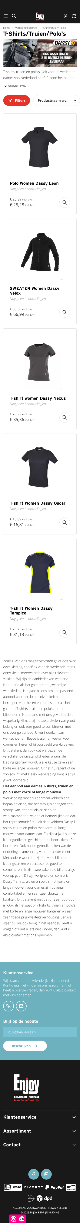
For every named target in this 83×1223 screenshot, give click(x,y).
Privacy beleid (57, 1208)
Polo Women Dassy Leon (34, 183)
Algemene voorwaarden (29, 1208)
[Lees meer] (64, 202)
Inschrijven (21, 1046)
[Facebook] (33, 1174)
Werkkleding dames (25, 28)
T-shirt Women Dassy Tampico (31, 610)
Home (6, 28)
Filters (20, 100)
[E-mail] (21, 1006)
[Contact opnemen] (8, 1006)
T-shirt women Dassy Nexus (38, 398)
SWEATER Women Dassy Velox (34, 290)
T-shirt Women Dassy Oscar (38, 503)
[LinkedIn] (46, 1174)
